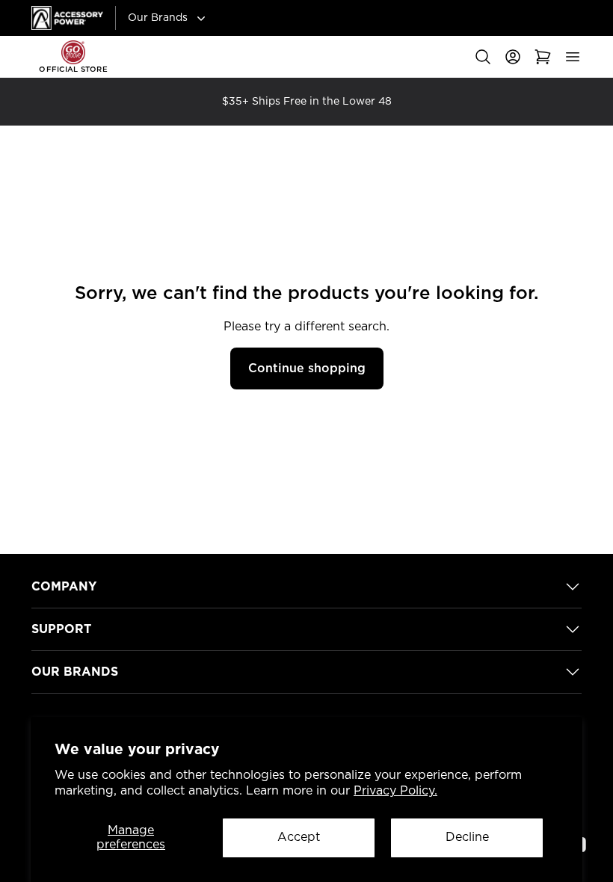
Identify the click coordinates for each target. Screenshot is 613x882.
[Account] (513, 57)
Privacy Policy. (395, 791)
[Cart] (543, 57)
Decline (467, 837)
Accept (298, 837)
